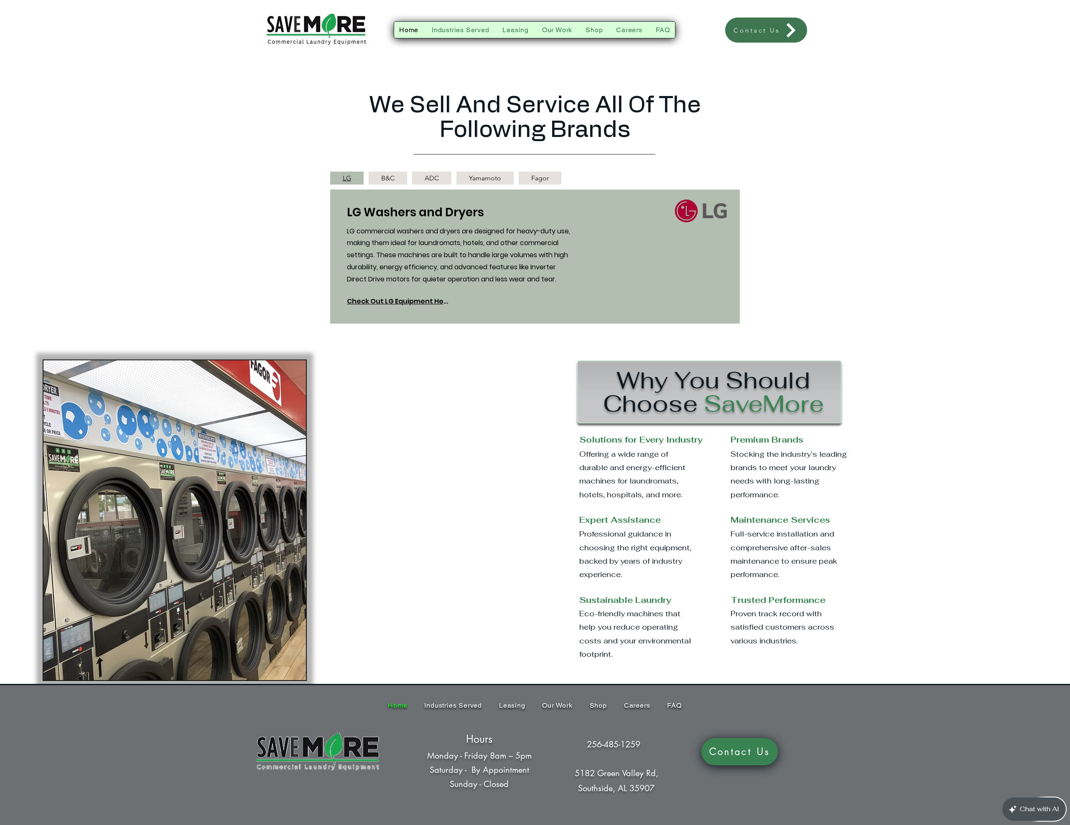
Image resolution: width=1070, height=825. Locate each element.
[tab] (347, 178)
